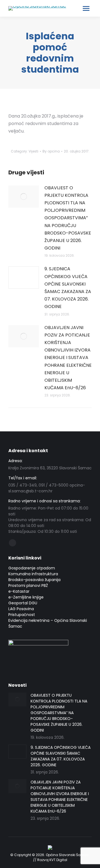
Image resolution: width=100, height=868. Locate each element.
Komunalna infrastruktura (33, 574)
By (51, 151)
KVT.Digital (58, 859)
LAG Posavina (21, 609)
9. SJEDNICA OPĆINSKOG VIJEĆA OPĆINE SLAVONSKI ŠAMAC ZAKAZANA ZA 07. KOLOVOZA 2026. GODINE (67, 288)
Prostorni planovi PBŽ (28, 585)
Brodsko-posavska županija (34, 579)
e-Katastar (18, 591)
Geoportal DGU (22, 603)
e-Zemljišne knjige (26, 597)
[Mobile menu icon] (86, 8)
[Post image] (23, 196)
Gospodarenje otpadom (31, 568)
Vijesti (33, 151)
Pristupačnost (21, 614)
